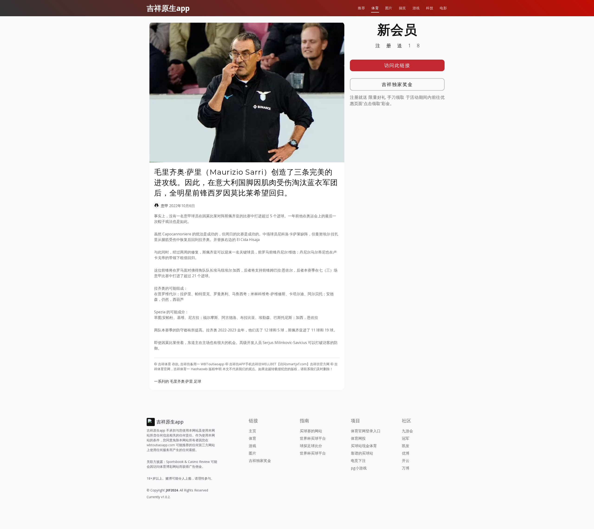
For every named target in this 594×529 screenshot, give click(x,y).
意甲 (164, 205)
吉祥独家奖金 (397, 84)
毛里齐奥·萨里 (181, 381)
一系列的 (161, 381)
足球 (197, 381)
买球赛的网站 (311, 430)
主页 (252, 430)
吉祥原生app (168, 8)
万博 (405, 468)
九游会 (407, 430)
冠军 (405, 438)
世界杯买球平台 (313, 438)
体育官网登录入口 (366, 430)
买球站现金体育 (364, 445)
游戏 (416, 8)
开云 (405, 460)
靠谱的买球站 (362, 453)
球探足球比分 (311, 445)
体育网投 (358, 438)
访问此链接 (397, 65)
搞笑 (402, 8)
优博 (405, 453)
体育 (375, 8)
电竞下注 (358, 460)
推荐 (361, 8)
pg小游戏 (359, 468)
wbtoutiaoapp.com (161, 445)
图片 (388, 8)
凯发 (405, 445)
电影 (443, 8)
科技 (429, 8)
